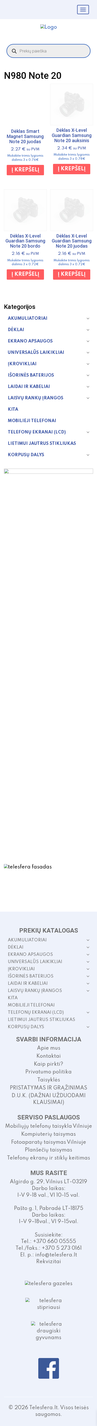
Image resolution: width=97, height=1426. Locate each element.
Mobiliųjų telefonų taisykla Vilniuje (48, 1126)
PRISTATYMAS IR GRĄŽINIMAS (48, 1088)
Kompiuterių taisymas (48, 1134)
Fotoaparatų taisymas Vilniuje (48, 1142)
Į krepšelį (25, 170)
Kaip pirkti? (48, 1064)
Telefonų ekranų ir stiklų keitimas (48, 1158)
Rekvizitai (48, 1261)
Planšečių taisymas (48, 1150)
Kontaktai (48, 1056)
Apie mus (48, 1048)
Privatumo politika (48, 1072)
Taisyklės (48, 1080)
